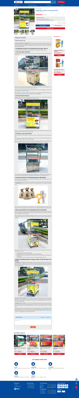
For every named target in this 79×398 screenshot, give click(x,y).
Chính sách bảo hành (31, 386)
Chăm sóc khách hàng (31, 387)
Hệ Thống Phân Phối (18, 386)
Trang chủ (37, 8)
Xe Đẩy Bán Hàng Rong (32, 5)
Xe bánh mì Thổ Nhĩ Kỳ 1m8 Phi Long (45, 348)
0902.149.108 (49, 390)
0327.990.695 (49, 386)
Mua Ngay (59, 55)
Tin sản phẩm (48, 5)
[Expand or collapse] (50, 40)
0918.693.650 (49, 393)
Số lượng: (37, 22)
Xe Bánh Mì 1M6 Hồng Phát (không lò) (58, 51)
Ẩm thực (62, 5)
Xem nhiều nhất (47, 317)
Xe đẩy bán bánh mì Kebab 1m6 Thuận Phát (58, 348)
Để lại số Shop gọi (43, 25)
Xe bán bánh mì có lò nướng (58, 69)
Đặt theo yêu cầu (58, 25)
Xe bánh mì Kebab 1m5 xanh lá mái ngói (20, 348)
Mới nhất (42, 317)
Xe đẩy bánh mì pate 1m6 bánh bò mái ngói (32, 348)
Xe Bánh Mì (16, 5)
